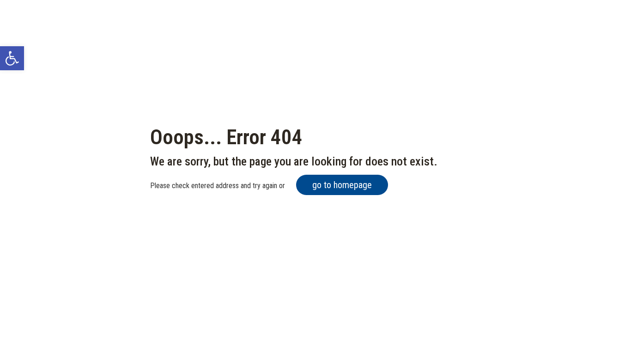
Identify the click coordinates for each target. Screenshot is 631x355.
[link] (12, 58)
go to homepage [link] (342, 184)
